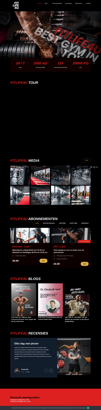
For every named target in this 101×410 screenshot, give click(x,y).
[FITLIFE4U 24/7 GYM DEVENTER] (16, 6)
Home (39, 3)
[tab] (37, 223)
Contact (88, 3)
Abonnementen (57, 3)
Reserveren (78, 3)
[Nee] (99, 408)
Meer (86, 160)
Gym (46, 3)
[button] (46, 368)
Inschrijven (68, 3)
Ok (88, 407)
